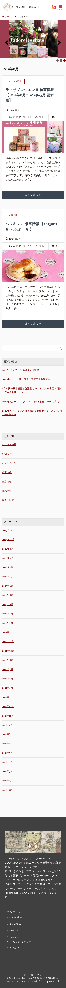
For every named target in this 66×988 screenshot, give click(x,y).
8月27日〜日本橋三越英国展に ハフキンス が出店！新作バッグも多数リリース (33, 390)
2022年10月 (8, 650)
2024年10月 (8, 539)
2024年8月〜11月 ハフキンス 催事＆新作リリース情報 (30, 401)
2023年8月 (7, 595)
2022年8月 (7, 660)
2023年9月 (7, 585)
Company (14, 930)
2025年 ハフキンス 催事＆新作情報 (20, 370)
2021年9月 (7, 725)
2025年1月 (7, 530)
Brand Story (15, 924)
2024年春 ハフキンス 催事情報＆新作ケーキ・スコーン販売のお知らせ (32, 412)
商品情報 (7, 490)
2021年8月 (7, 734)
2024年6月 (7, 558)
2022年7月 (7, 669)
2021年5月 (7, 752)
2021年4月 (7, 762)
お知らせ (7, 453)
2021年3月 (7, 771)
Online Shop (15, 917)
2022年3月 (7, 678)
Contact (13, 937)
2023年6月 (7, 604)
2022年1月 (7, 697)
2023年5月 (7, 613)
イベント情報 (9, 444)
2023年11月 (8, 576)
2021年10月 (8, 715)
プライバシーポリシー (34, 975)
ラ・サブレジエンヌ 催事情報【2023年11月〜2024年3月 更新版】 (30, 95)
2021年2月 (7, 780)
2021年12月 (8, 706)
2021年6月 (7, 743)
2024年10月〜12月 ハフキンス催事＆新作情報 (26, 379)
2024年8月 (7, 548)
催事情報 (7, 472)
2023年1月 (7, 632)
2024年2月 (7, 567)
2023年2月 (7, 623)
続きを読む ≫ (33, 195)
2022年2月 (7, 687)
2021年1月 (7, 790)
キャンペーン (9, 463)
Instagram (14, 947)
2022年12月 (8, 641)
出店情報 (7, 481)
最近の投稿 (8, 500)
